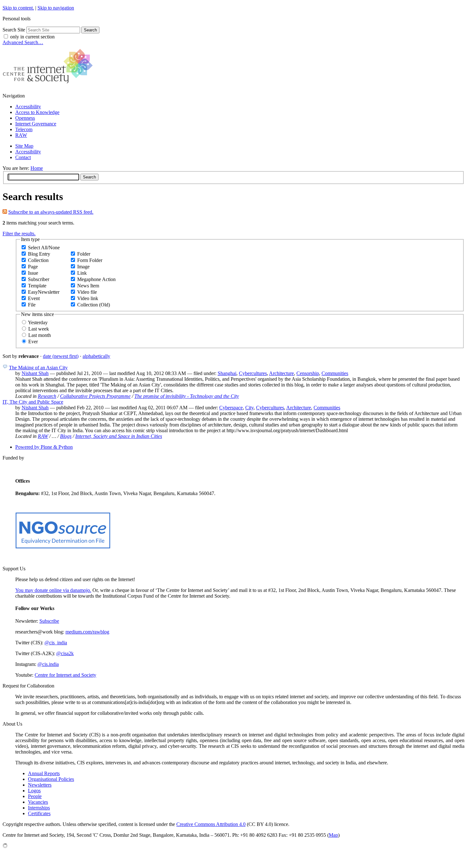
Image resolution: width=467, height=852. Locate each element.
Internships (39, 807)
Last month (39, 335)
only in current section (32, 36)
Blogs (65, 436)
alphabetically (96, 356)
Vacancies (38, 802)
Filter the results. (19, 233)
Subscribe (49, 621)
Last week (38, 329)
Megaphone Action (96, 279)
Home (36, 168)
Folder (83, 254)
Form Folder (89, 260)
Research (47, 396)
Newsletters (39, 785)
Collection (38, 260)
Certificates (39, 813)
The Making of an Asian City (38, 367)
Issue (33, 273)
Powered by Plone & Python (44, 447)
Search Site (14, 29)
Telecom (23, 129)
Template (37, 285)
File (32, 304)
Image (83, 266)
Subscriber (38, 279)
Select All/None (44, 247)
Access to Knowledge (37, 112)
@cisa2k (65, 653)
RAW (21, 135)
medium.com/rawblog (87, 631)
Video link (87, 298)
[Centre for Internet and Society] (49, 85)
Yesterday (38, 322)
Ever (33, 341)
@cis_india (55, 642)
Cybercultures (253, 373)
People (35, 796)
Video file (87, 292)
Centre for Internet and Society (65, 675)
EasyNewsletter (43, 292)
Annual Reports (44, 773)
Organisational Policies (51, 779)
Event (34, 298)
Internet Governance (35, 123)
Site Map (24, 146)
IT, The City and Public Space (33, 402)
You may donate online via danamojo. (53, 590)
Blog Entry (39, 254)
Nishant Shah (35, 373)
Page (33, 266)
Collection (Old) (93, 304)
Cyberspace (231, 407)
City (249, 407)
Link (82, 273)
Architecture (281, 373)
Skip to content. (18, 7)
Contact (23, 157)
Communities (334, 373)
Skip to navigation (55, 7)
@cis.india (48, 664)
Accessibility (28, 106)
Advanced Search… (23, 42)
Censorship (307, 373)
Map (333, 835)
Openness (25, 118)
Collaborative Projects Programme (95, 396)
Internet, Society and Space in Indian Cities (118, 436)
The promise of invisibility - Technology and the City (186, 396)
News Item (88, 285)
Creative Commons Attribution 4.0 (211, 824)
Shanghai (227, 373)
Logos (34, 790)
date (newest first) (60, 356)
